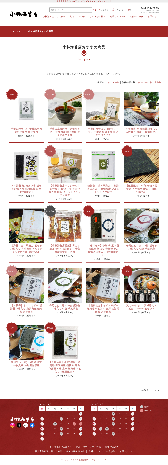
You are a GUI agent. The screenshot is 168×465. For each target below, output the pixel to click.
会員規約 (110, 451)
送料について (95, 451)
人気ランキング (77, 16)
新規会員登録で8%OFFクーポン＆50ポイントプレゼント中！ (83, 1)
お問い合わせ (126, 451)
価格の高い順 (145, 82)
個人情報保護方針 (75, 451)
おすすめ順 (113, 82)
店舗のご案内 (137, 16)
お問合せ (152, 16)
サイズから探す (98, 16)
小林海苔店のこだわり (54, 16)
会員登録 (105, 10)
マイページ (119, 10)
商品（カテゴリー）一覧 (88, 447)
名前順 (158, 82)
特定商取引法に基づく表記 (48, 451)
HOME (16, 31)
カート (132, 10)
